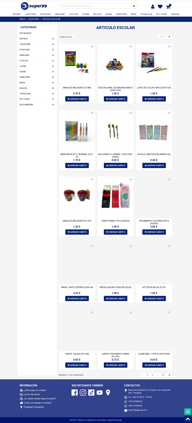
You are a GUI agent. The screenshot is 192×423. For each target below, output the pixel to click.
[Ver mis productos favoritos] (161, 6)
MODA (133, 14)
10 (163, 375)
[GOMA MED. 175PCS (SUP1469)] (154, 330)
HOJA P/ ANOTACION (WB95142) (154, 154)
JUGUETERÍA (30, 14)
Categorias (28, 27)
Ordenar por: (66, 36)
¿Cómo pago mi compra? (35, 390)
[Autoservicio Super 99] (34, 6)
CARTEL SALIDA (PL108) (77, 353)
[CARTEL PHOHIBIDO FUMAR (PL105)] (115, 330)
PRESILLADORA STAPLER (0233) (116, 287)
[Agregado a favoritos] (92, 46)
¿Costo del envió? (32, 394)
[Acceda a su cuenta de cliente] (153, 6)
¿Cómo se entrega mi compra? (38, 403)
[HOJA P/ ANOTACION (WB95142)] (154, 131)
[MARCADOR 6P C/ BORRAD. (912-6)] (77, 131)
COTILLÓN (73, 14)
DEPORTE (17, 14)
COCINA (85, 14)
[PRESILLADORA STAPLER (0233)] (115, 264)
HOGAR (109, 14)
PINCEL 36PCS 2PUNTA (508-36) (77, 287)
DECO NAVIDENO (26, 105)
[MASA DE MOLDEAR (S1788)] (77, 64)
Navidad (175, 14)
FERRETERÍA (121, 14)
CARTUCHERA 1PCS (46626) (115, 220)
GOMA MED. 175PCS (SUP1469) (154, 353)
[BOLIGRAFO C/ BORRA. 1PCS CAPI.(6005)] (115, 131)
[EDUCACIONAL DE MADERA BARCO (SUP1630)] (115, 64)
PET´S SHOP (161, 14)
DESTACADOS (25, 33)
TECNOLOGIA (146, 14)
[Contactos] (187, 411)
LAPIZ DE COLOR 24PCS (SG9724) (154, 87)
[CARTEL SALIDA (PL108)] (77, 330)
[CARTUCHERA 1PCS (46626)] (115, 197)
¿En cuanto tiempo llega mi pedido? (40, 398)
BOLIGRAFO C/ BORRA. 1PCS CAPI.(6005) (115, 155)
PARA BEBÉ (60, 14)
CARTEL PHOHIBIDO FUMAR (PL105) (115, 355)
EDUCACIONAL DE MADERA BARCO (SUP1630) (115, 89)
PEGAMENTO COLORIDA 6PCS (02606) (154, 222)
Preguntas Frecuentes (34, 407)
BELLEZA (97, 14)
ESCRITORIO (45, 14)
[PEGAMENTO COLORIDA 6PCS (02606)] (154, 197)
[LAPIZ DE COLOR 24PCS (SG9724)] (154, 64)
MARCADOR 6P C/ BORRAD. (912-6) (77, 155)
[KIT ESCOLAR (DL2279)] (154, 264)
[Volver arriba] (187, 419)
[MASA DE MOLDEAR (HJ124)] (77, 197)
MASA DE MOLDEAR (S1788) (77, 87)
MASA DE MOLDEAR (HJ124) (77, 220)
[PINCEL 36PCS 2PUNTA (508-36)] (77, 264)
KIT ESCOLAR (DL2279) (154, 287)
